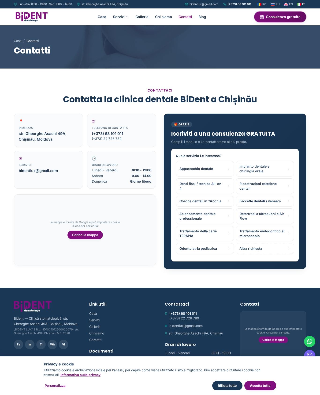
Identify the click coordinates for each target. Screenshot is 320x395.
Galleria (142, 17)
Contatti (185, 17)
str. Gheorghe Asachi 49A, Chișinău (105, 4)
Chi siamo (163, 17)
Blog (202, 17)
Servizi (119, 17)
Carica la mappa (85, 235)
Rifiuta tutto (227, 385)
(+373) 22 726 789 (107, 139)
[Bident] (31, 17)
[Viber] (309, 355)
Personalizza (55, 385)
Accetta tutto (260, 385)
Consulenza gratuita (283, 17)
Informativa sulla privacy (80, 375)
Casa (102, 17)
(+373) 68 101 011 (239, 4)
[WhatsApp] (309, 341)
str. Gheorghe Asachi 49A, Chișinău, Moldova (43, 136)
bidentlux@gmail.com (204, 4)
